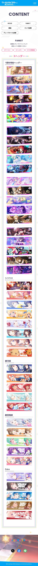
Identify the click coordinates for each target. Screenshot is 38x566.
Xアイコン (7, 50)
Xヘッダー (19, 50)
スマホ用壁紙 (31, 50)
